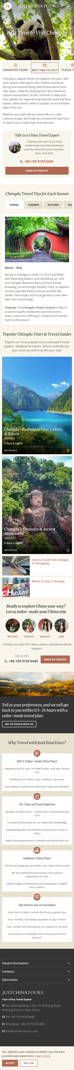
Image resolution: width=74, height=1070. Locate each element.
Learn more (42, 1056)
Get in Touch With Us (19, 724)
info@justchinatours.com (22, 1031)
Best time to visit (44, 70)
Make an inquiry (37, 170)
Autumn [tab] (53, 204)
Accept (10, 1063)
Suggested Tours (15, 69)
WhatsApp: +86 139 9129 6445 (25, 1024)
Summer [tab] (33, 204)
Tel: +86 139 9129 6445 (20, 1017)
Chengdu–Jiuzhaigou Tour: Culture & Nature (33, 431)
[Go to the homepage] (38, 6)
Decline (29, 1063)
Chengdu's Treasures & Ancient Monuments (29, 531)
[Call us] (8, 6)
